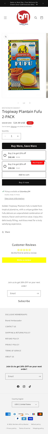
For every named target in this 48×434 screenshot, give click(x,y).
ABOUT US (9, 356)
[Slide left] (18, 103)
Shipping (13, 126)
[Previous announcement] (5, 3)
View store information (14, 198)
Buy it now (24, 182)
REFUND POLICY (12, 338)
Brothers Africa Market (20, 424)
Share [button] (7, 232)
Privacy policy (12, 428)
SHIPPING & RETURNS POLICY (17, 332)
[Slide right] (30, 103)
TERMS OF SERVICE (13, 350)
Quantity (5, 131)
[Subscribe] (38, 293)
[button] (5, 18)
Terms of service (24, 428)
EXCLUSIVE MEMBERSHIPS (16, 314)
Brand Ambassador (13, 320)
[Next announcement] (43, 3)
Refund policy (36, 424)
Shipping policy (38, 428)
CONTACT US (10, 326)
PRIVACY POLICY (12, 344)
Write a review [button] (24, 260)
